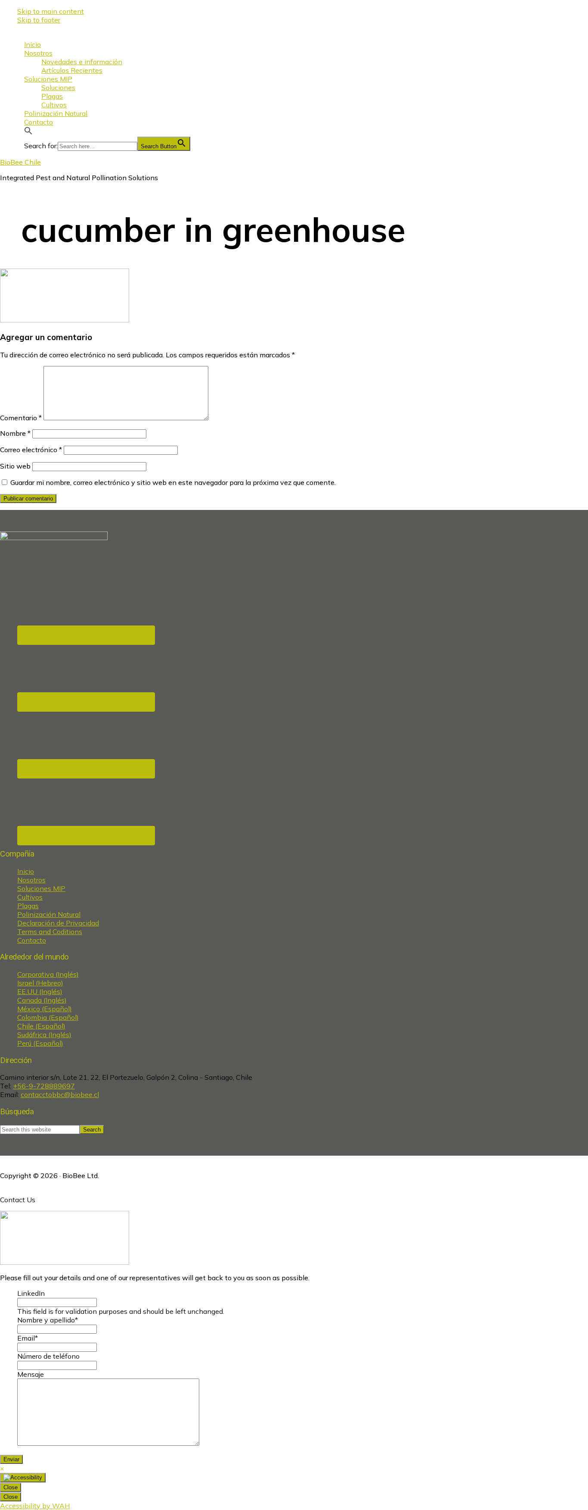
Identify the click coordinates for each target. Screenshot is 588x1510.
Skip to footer (38, 20)
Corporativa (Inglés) (48, 974)
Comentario (21, 417)
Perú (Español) (40, 1043)
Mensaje (30, 1374)
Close (10, 1487)
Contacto (31, 940)
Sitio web (15, 466)
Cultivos (30, 897)
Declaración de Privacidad (58, 923)
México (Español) (44, 1008)
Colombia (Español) (48, 1017)
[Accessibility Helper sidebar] (23, 1477)
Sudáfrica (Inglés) (44, 1034)
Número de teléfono (48, 1356)
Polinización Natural (48, 914)
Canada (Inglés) (42, 1000)
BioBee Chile (20, 162)
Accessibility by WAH (35, 1505)
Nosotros (31, 879)
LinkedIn (31, 1293)
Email (27, 1338)
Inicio (25, 871)
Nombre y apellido (47, 1320)
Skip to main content (50, 11)
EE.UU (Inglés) (39, 991)
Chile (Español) (41, 1026)
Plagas (28, 905)
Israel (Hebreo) (40, 983)
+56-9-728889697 (44, 1086)
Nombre (15, 433)
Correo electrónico (31, 449)
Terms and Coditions (49, 931)
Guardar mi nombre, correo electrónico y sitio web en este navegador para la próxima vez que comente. (173, 482)
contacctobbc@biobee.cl (60, 1094)
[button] (28, 132)
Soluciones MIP (41, 888)
